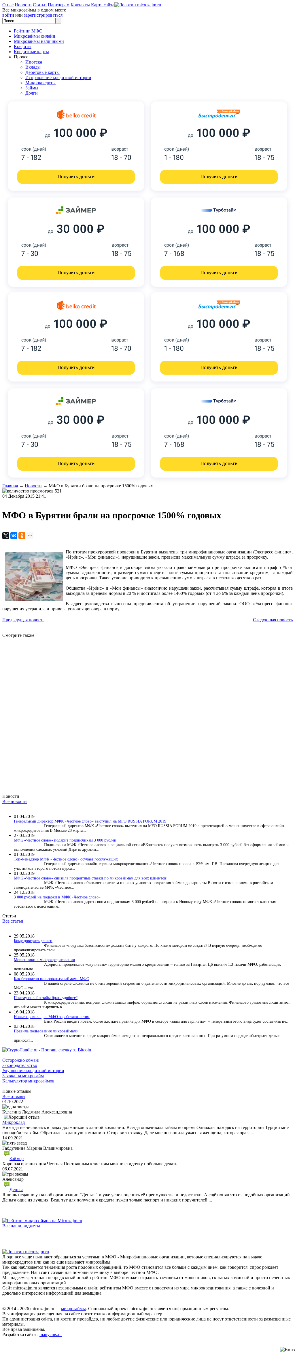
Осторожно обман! (20, 1060)
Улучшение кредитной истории (33, 1070)
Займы (31, 87)
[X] (5, 535)
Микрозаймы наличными (39, 41)
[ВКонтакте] (13, 535)
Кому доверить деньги (33, 941)
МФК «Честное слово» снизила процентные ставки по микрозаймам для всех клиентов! (91, 878)
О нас (8, 4)
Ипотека (33, 62)
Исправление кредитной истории (58, 77)
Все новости (14, 801)
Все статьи (12, 921)
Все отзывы (13, 1096)
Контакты (80, 4)
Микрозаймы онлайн (34, 36)
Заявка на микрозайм (23, 1075)
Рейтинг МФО (28, 30)
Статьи (40, 4)
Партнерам (58, 4)
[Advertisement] (147, 710)
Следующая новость (273, 619)
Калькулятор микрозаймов (28, 1080)
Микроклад (13, 1122)
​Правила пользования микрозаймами (46, 1031)
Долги (31, 93)
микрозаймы (73, 1308)
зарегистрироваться (43, 15)
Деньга (16, 1189)
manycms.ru (50, 1334)
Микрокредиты (40, 82)
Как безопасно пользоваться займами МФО (51, 979)
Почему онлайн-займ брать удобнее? (45, 998)
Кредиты (22, 46)
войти (8, 15)
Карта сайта (102, 4)
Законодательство (19, 1065)
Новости (23, 4)
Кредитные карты (31, 51)
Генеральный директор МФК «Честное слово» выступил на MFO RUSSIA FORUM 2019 (90, 821)
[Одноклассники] (21, 535)
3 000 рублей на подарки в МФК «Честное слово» (57, 897)
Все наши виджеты (21, 1225)
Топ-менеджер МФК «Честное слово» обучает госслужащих (66, 859)
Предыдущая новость (23, 619)
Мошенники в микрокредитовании (44, 960)
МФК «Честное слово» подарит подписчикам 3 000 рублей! (66, 840)
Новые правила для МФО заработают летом (52, 1017)
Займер (17, 1158)
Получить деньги (76, 176)
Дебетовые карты (42, 72)
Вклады (33, 67)
